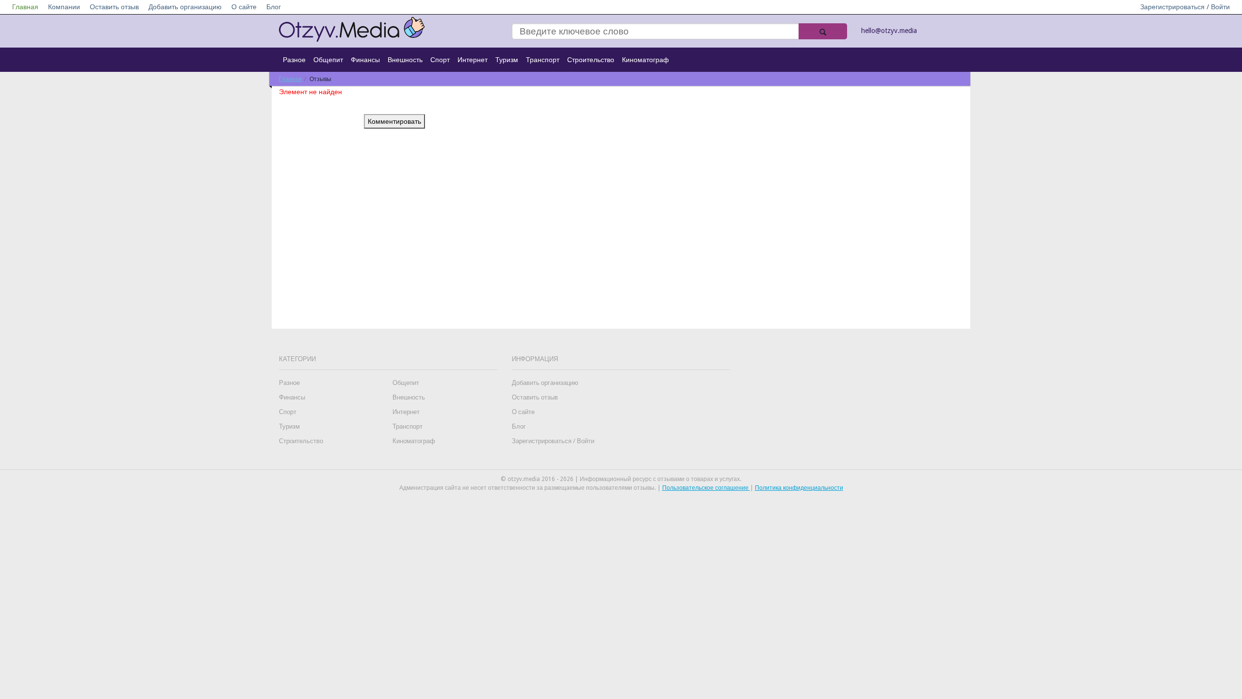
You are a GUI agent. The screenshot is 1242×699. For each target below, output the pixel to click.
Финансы (365, 60)
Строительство (590, 60)
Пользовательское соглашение (706, 487)
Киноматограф (645, 60)
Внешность (405, 60)
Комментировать (394, 121)
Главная (25, 7)
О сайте (244, 7)
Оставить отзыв (114, 7)
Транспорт (542, 60)
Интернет (473, 60)
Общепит (328, 60)
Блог (273, 7)
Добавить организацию (185, 7)
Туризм (506, 60)
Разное (294, 60)
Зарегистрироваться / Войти (1185, 7)
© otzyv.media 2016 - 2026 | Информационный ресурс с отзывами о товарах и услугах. (621, 479)
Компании (64, 7)
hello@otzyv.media (889, 30)
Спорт (440, 60)
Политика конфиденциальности (799, 487)
